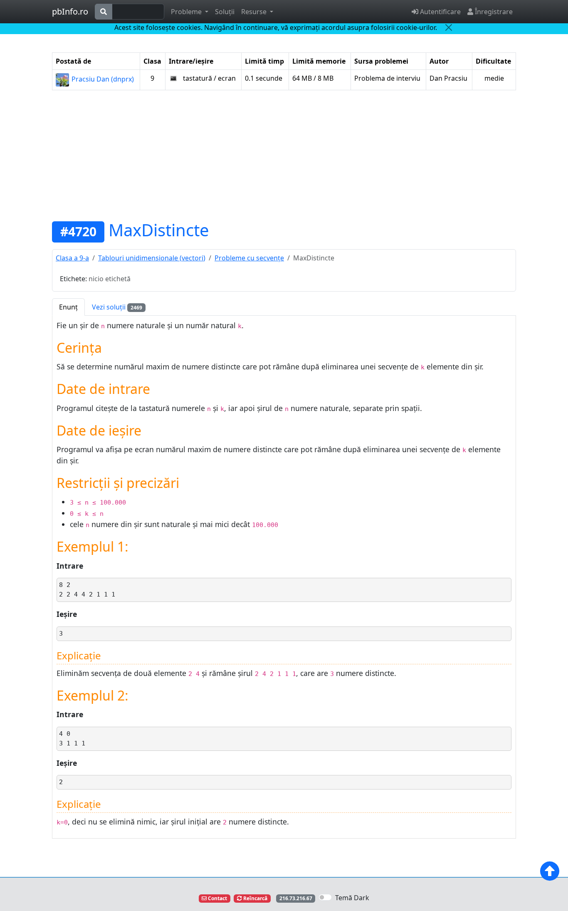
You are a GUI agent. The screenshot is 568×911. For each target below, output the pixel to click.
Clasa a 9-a (72, 257)
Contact (217, 898)
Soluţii (225, 11)
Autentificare (439, 11)
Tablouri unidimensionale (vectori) (151, 257)
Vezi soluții (117, 307)
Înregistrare (493, 11)
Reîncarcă (254, 898)
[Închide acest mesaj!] (449, 27)
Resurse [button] (254, 11)
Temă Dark (352, 897)
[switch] (325, 897)
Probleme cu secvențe (249, 257)
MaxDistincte (159, 229)
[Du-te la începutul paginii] (550, 871)
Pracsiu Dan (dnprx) (102, 79)
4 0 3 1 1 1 (72, 738)
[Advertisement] (284, 155)
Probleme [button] (187, 11)
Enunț (68, 307)
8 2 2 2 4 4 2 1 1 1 (87, 589)
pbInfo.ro (70, 11)
